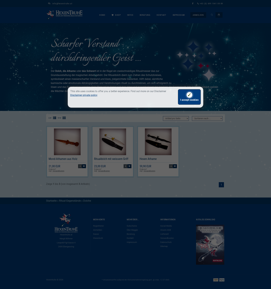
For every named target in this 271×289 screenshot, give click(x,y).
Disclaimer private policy (83, 95)
